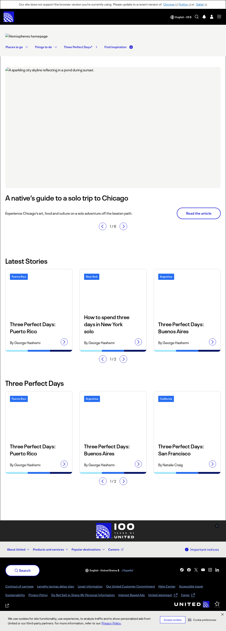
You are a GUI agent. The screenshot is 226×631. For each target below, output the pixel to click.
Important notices (204, 549)
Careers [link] (113, 549)
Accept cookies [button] (173, 620)
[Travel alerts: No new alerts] (204, 16)
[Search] (196, 16)
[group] (113, 143)
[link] (38, 36)
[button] (202, 619)
